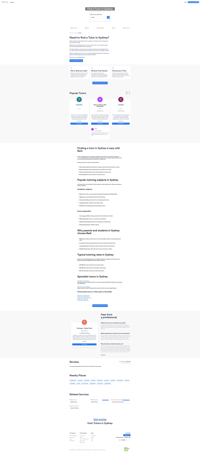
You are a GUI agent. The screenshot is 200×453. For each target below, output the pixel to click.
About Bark (93, 435)
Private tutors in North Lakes (83, 296)
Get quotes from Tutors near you (100, 305)
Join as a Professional (84, 439)
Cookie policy (95, 449)
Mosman (79, 157)
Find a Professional (73, 435)
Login (71, 439)
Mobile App (72, 440)
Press (92, 440)
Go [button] (108, 17)
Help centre (82, 440)
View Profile (79, 123)
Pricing (81, 437)
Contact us (127, 435)
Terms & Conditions (88, 449)
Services (71, 33)
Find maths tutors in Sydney (83, 281)
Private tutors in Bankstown (83, 300)
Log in (185, 2)
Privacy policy (102, 449)
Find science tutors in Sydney (83, 286)
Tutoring (75, 33)
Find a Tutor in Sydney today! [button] (76, 60)
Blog (92, 439)
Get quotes (100, 419)
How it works (72, 437)
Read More (103, 355)
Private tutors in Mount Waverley (84, 297)
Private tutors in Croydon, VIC (83, 295)
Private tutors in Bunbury (82, 299)
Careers (92, 437)
